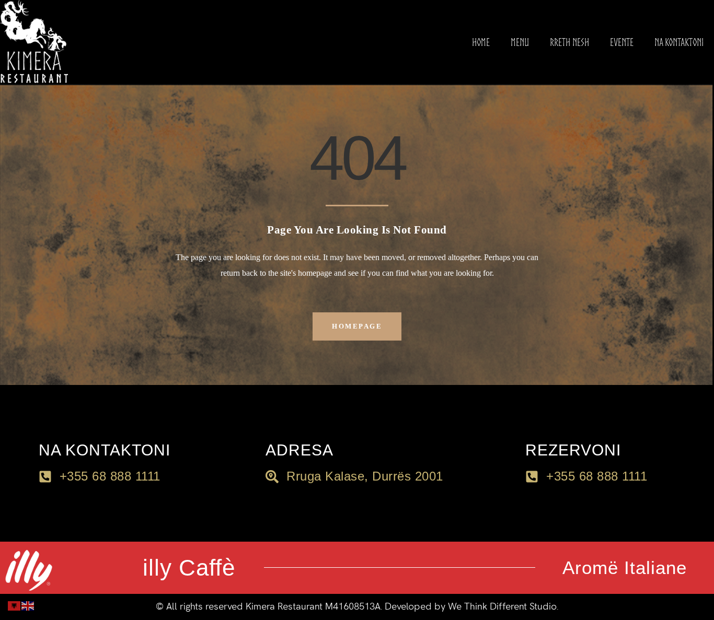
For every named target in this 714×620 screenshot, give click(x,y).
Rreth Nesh (569, 42)
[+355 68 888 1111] (531, 476)
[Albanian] (14, 605)
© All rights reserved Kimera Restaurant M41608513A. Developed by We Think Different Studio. (357, 606)
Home (481, 42)
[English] (28, 605)
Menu (520, 42)
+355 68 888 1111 (596, 476)
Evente (622, 42)
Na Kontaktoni (679, 42)
